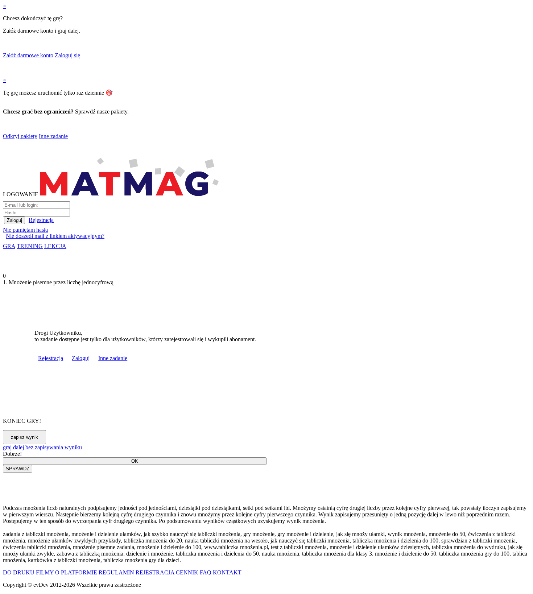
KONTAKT (227, 572)
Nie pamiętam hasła (25, 230)
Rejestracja (41, 220)
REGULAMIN (116, 572)
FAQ (205, 572)
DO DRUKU (18, 572)
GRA (9, 246)
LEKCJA (55, 246)
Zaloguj (81, 358)
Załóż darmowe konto (28, 55)
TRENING (30, 246)
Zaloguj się (67, 55)
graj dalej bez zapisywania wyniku (42, 447)
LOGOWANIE (20, 194)
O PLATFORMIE (76, 572)
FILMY (45, 572)
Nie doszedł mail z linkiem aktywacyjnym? (55, 236)
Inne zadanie (53, 136)
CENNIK (187, 572)
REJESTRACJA (155, 572)
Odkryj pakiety (20, 136)
